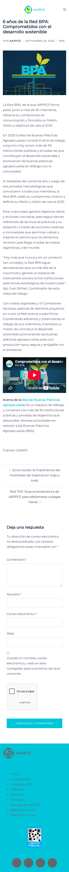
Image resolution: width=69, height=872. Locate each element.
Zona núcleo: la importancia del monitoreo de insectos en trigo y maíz (35, 475)
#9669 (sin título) (23, 815)
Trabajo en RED (22, 784)
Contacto (18, 800)
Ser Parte (18, 794)
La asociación (21, 779)
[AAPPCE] (34, 9)
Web (10, 633)
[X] (28, 862)
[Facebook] (40, 862)
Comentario (17, 559)
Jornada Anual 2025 (25, 805)
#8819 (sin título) (23, 810)
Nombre (14, 594)
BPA (62, 40)
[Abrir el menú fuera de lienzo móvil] (64, 9)
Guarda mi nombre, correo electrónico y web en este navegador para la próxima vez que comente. (33, 666)
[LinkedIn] (52, 862)
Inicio (15, 774)
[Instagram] (16, 862)
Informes (17, 789)
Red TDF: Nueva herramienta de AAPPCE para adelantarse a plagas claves (35, 497)
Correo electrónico (22, 614)
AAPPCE (15, 40)
